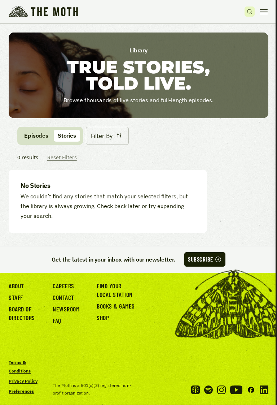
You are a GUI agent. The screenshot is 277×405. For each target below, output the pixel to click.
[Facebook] (251, 389)
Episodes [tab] (36, 135)
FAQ (57, 320)
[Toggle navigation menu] (263, 11)
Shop (103, 318)
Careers (63, 286)
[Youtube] (236, 389)
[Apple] (195, 389)
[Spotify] (208, 389)
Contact (63, 297)
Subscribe (200, 259)
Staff (16, 297)
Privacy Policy (23, 381)
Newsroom (66, 309)
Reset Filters (62, 157)
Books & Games (116, 306)
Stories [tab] (67, 135)
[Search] (250, 12)
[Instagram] (221, 389)
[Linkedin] (264, 389)
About (16, 286)
